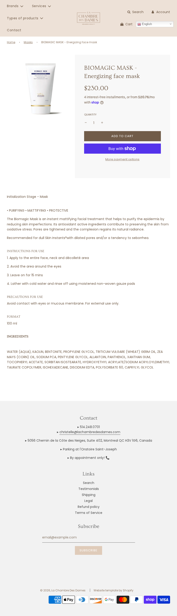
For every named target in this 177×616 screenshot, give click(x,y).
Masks (28, 42)
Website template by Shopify (113, 590)
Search (88, 483)
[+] (102, 123)
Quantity (90, 114)
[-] (85, 123)
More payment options (122, 159)
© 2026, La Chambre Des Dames (63, 590)
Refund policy (89, 506)
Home (11, 42)
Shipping (88, 494)
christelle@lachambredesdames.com (89, 432)
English (146, 24)
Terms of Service (88, 512)
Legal (88, 500)
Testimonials (88, 488)
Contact (14, 30)
